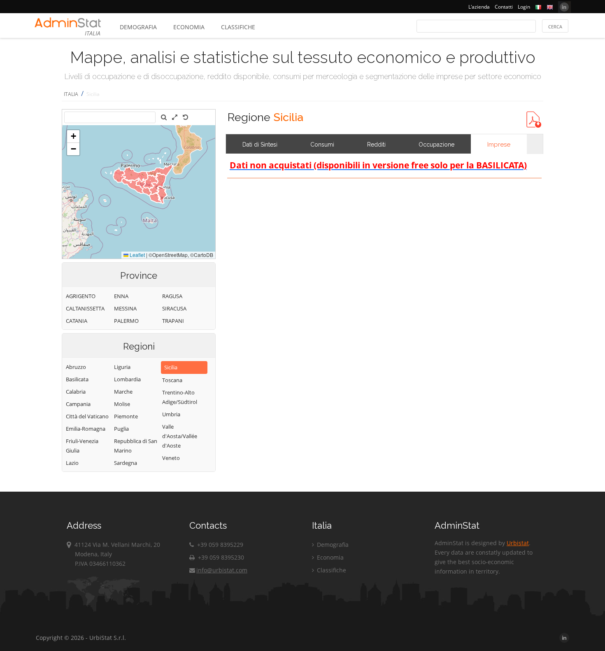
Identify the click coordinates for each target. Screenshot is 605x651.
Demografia (138, 27)
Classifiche (238, 27)
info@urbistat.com (221, 570)
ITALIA (71, 94)
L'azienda (479, 6)
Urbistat (518, 543)
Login (524, 6)
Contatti (504, 6)
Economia (189, 27)
